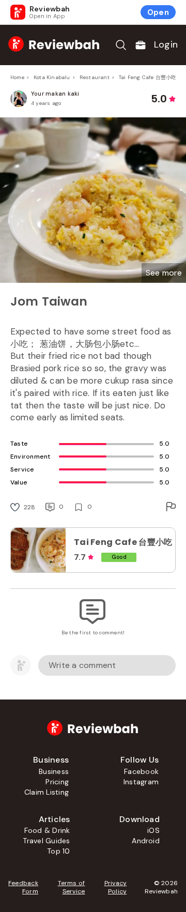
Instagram (141, 781)
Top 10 (58, 851)
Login (166, 44)
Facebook (141, 771)
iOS (153, 830)
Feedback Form (23, 887)
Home (17, 77)
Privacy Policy (115, 887)
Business (54, 771)
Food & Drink (47, 830)
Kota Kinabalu (52, 77)
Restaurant (95, 77)
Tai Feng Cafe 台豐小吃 (148, 77)
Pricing (57, 781)
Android (146, 840)
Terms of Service (71, 887)
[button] (164, 273)
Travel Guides (46, 840)
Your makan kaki (55, 93)
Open (158, 12)
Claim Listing (46, 792)
